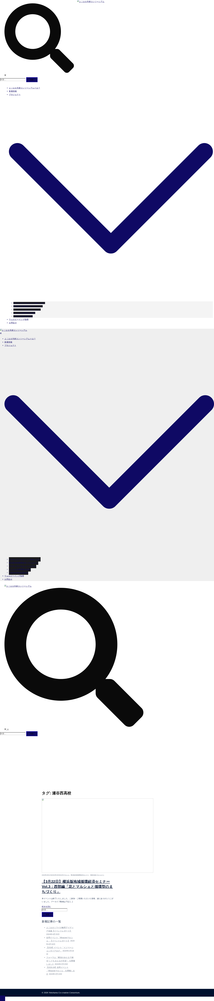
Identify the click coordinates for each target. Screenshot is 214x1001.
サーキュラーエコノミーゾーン (27, 310)
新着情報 (13, 91)
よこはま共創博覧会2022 (24, 313)
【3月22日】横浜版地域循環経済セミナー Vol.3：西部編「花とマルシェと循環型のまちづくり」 (77, 887)
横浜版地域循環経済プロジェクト (28, 306)
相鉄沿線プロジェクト (97, 875)
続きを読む (46, 906)
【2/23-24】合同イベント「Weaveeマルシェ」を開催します (60, 970)
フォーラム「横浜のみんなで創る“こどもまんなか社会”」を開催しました (60, 960)
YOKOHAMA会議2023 (23, 316)
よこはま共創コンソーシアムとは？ (24, 88)
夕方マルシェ (65, 875)
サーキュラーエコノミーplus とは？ (29, 303)
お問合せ (13, 323)
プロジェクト (15, 95)
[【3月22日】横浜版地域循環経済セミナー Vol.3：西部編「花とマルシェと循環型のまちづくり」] (97, 872)
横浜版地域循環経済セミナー (80, 875)
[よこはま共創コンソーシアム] (90, 2)
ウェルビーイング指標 (18, 319)
